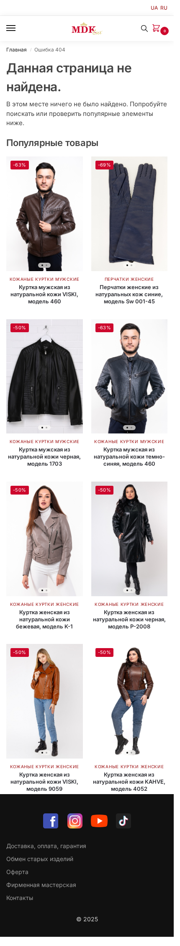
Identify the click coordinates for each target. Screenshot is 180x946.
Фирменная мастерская (41, 884)
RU (163, 8)
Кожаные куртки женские (44, 604)
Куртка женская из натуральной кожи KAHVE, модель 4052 (129, 781)
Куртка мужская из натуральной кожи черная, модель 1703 (44, 456)
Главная (16, 49)
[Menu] (18, 28)
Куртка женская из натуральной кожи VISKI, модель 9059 (44, 781)
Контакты (19, 897)
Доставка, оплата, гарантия (46, 845)
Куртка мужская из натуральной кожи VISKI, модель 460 (44, 294)
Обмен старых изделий (39, 858)
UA (154, 8)
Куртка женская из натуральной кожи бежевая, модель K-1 (44, 619)
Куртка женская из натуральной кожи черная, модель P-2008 (129, 619)
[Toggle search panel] (144, 28)
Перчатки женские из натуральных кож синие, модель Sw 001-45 (129, 294)
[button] (157, 29)
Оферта (17, 871)
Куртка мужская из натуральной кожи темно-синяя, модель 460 (129, 456)
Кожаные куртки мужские (45, 279)
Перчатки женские (129, 279)
